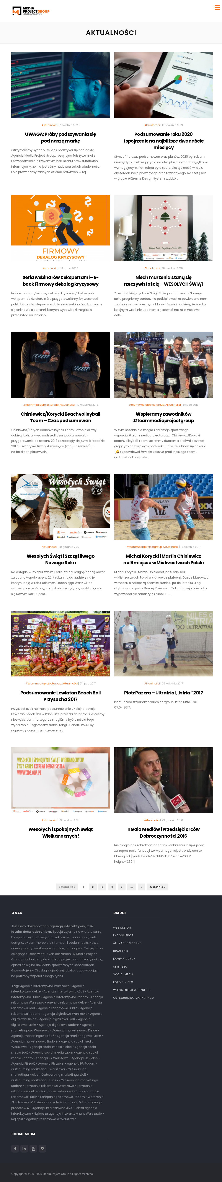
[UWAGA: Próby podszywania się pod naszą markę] (60, 87)
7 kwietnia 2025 (69, 125)
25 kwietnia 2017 (172, 683)
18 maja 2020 (69, 268)
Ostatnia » (157, 887)
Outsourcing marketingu (133, 998)
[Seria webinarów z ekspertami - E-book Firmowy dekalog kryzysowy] (60, 230)
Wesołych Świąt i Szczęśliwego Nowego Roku (61, 559)
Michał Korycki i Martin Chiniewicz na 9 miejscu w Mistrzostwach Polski (163, 559)
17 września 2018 (87, 405)
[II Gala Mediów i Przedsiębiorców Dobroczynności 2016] (163, 782)
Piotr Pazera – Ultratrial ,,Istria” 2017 (163, 693)
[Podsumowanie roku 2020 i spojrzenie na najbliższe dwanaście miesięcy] (163, 87)
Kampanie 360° (124, 959)
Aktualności (49, 125)
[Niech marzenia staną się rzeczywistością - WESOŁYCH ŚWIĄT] (163, 230)
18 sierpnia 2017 (191, 547)
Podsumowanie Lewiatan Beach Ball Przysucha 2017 (60, 696)
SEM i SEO (120, 966)
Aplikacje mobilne (127, 943)
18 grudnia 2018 (172, 268)
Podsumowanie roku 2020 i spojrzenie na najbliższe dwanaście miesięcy (164, 141)
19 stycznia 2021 (172, 125)
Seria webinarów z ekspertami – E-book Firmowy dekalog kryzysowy (61, 280)
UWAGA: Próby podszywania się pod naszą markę (60, 137)
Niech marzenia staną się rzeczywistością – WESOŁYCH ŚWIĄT (164, 280)
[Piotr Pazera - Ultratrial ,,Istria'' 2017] (163, 645)
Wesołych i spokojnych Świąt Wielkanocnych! (60, 832)
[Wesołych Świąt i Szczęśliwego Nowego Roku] (60, 509)
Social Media (123, 974)
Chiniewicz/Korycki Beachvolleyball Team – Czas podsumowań (60, 417)
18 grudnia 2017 (69, 547)
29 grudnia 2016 (172, 820)
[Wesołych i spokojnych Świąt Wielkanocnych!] (60, 782)
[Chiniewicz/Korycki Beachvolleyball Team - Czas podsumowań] (60, 367)
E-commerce (123, 935)
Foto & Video (123, 982)
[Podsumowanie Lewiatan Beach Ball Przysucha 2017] (60, 645)
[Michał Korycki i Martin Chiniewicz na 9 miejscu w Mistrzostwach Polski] (163, 509)
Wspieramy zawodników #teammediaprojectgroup (163, 417)
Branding (120, 951)
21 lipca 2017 (88, 683)
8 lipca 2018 (191, 405)
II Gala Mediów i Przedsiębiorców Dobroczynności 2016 (163, 832)
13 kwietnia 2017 (69, 820)
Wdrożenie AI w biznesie (131, 990)
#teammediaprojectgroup (41, 405)
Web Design (122, 927)
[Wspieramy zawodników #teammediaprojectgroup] (163, 367)
